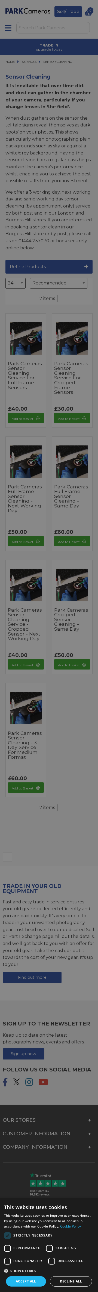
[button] (49, 1271)
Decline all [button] (71, 1281)
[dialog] (49, 1245)
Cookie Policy (70, 1226)
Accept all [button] (26, 1281)
